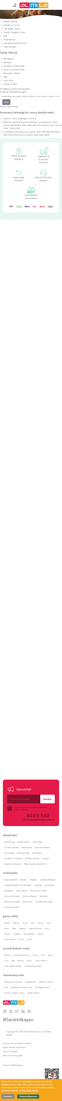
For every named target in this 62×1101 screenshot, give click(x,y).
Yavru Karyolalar (11, 907)
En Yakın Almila (11, 847)
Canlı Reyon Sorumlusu (31, 197)
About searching (9, 106)
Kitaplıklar (8, 890)
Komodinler (21, 890)
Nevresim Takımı (11, 73)
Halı (5, 35)
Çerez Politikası (10, 1051)
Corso (25, 923)
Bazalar (23, 879)
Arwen (7, 923)
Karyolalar (49, 885)
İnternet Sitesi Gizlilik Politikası (17, 1043)
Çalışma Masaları (48, 879)
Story (21, 939)
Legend (22, 928)
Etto (33, 923)
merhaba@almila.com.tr (36, 819)
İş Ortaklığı (9, 853)
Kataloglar (37, 853)
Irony (48, 923)
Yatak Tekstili (10, 21)
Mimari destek (32, 858)
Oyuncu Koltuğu (11, 896)
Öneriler (45, 858)
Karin (6, 928)
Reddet (8, 1096)
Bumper (7, 62)
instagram (5, 1011)
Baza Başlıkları (10, 879)
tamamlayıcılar (13, 975)
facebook (11, 1011)
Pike (5, 76)
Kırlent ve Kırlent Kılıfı (14, 69)
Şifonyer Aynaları (12, 901)
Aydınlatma (9, 39)
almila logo (14, 1002)
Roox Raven (29, 934)
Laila (14, 928)
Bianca (16, 923)
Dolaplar (38, 885)
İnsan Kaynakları (42, 847)
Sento (40, 934)
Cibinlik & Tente (11, 25)
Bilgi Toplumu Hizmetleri (35, 864)
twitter (17, 1011)
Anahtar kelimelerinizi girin (13, 91)
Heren (40, 923)
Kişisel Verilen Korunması (14, 1047)
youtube (29, 1011)
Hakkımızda (26, 847)
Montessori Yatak (38, 890)
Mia (13, 960)
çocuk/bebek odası (16, 948)
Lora (47, 928)
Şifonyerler (28, 901)
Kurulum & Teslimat (13, 858)
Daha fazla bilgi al (29, 1090)
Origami (17, 934)
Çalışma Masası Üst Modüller (17, 885)
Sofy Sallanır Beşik (12, 966)
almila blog (9, 842)
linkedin (23, 1011)
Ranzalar (44, 896)
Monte (7, 934)
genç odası (10, 916)
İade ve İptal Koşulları (13, 1055)
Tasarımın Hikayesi (12, 864)
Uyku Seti (8, 80)
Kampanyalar (23, 853)
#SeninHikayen (18, 1020)
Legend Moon (35, 928)
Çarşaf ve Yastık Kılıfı (14, 66)
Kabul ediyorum (28, 1096)
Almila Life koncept (13, 982)
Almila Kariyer (23, 842)
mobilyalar (10, 873)
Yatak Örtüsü (10, 84)
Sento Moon (10, 939)
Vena (29, 939)
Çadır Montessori (21, 955)
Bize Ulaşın (38, 842)
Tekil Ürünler (9, 46)
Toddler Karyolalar (44, 901)
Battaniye (8, 58)
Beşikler (33, 879)
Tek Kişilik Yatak (11, 28)
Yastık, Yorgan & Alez (14, 32)
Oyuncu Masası (29, 896)
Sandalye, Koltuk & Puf (15, 43)
